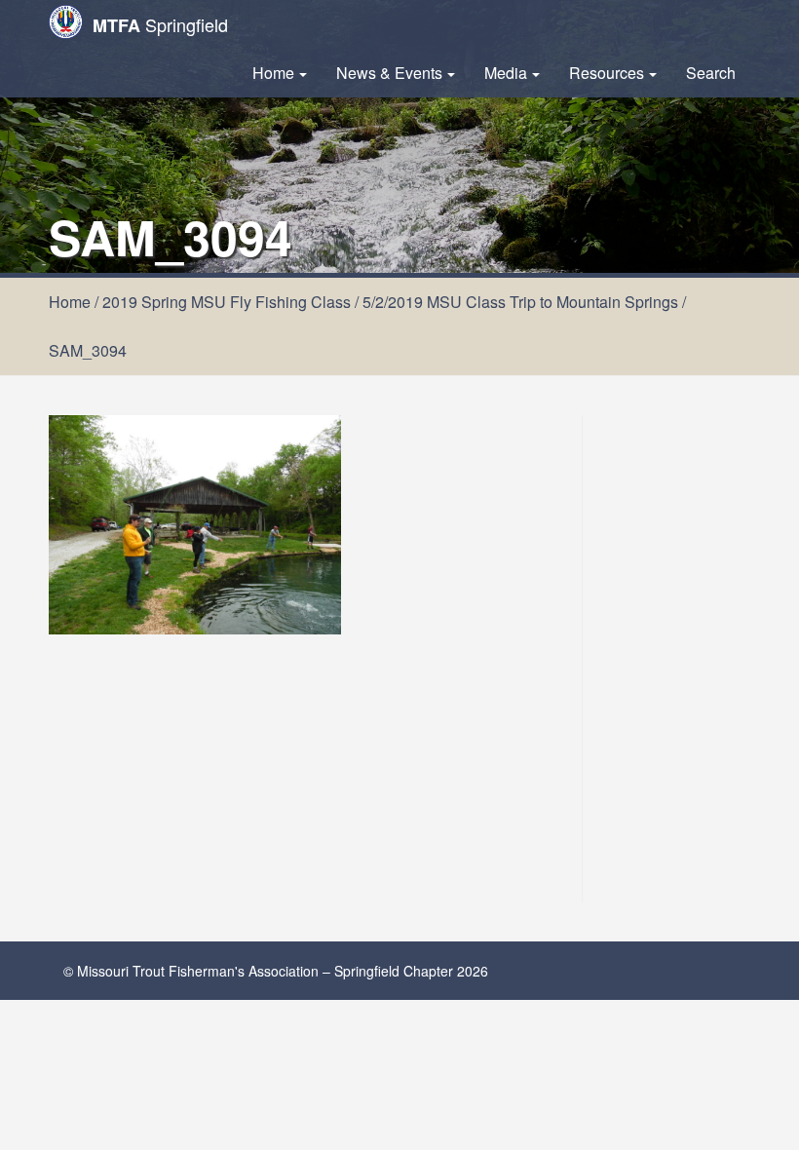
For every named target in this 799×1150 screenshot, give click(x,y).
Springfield (160, 25)
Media (505, 72)
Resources (606, 72)
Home (273, 72)
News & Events (389, 72)
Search (711, 72)
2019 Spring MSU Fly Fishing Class (226, 301)
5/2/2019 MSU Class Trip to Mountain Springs (520, 301)
